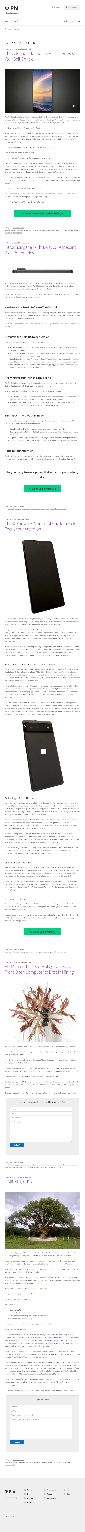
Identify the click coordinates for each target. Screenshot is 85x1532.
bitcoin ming (12, 1165)
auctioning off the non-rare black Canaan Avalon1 (53, 1340)
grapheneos (51, 230)
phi (61, 230)
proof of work (28, 1167)
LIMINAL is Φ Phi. (19, 1182)
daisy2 (37, 230)
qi (34, 1167)
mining (52, 1462)
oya (57, 230)
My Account (55, 7)
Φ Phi (11, 8)
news (22, 228)
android (13, 230)
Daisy (7, 21)
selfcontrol (8, 233)
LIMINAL (8, 1354)
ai (9, 230)
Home (9, 29)
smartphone (17, 233)
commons (16, 228)
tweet (22, 1277)
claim (26, 230)
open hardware (62, 1165)
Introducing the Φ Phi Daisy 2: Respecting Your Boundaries (40, 250)
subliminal (27, 49)
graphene (43, 230)
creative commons (24, 1165)
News (29, 1494)
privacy (70, 230)
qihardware (40, 1167)
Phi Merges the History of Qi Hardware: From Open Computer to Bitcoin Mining (39, 969)
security (76, 230)
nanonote (52, 1165)
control (31, 230)
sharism (59, 1167)
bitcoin (38, 1462)
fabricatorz (36, 1165)
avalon (28, 1462)
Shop (69, 1490)
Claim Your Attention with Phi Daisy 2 (42, 213)
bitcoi (34, 1462)
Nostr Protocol (52, 1277)
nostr (58, 1462)
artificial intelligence (18, 1462)
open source (35, 509)
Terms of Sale (52, 1498)
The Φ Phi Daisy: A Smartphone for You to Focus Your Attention (40, 526)
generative (46, 1462)
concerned (36, 1374)
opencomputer (10, 1167)
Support (50, 1494)
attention (20, 230)
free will (45, 1371)
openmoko (19, 1167)
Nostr (29, 1502)
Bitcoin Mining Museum (65, 1334)
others (26, 1374)
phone (65, 230)
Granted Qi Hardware (48, 1052)
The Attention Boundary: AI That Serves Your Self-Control (39, 56)
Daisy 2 (15, 21)
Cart (68, 1494)
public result (58, 1351)
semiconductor (50, 1167)
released (17, 1068)
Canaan (43, 1337)
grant (46, 1165)
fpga (42, 1165)
